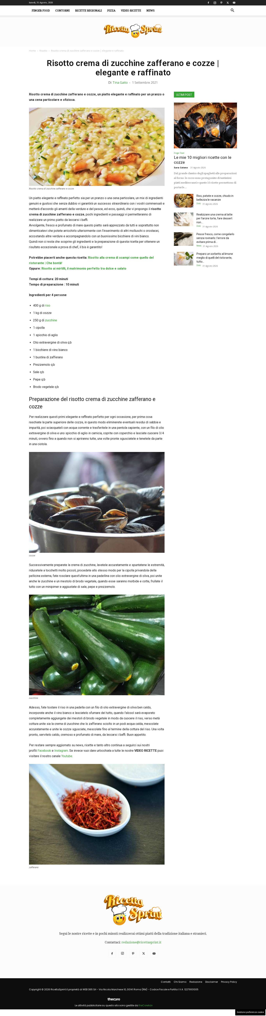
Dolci (198, 203)
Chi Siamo (180, 981)
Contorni (62, 10)
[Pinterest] (221, 2)
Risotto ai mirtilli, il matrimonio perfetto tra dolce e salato (83, 268)
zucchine (51, 320)
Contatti (166, 981)
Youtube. (67, 756)
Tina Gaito (120, 82)
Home (32, 50)
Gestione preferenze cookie (250, 1012)
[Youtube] (234, 2)
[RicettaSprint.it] (133, 31)
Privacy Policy (229, 981)
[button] (232, 11)
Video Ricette (131, 10)
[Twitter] (228, 2)
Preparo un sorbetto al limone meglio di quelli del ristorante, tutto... (214, 257)
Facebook (44, 750)
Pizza (111, 10)
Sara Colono (181, 167)
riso (47, 305)
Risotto (43, 50)
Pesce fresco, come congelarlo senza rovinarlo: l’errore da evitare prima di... (215, 238)
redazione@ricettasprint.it (141, 942)
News (150, 10)
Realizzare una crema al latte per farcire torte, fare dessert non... (214, 218)
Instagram (61, 750)
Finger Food (41, 10)
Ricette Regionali (88, 10)
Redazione (195, 981)
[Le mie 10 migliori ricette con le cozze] (205, 125)
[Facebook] (208, 2)
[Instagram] (215, 2)
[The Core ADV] (113, 1000)
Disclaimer (211, 981)
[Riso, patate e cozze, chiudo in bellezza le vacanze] (183, 200)
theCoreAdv (146, 1005)
